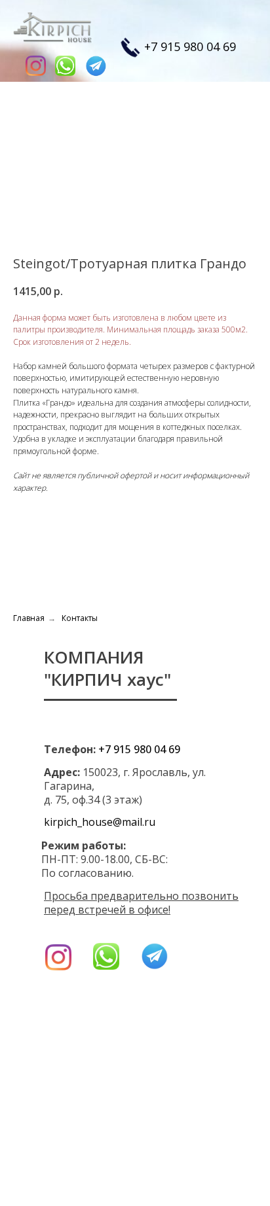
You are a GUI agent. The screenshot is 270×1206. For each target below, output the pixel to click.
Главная (29, 618)
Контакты (80, 618)
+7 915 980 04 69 (190, 46)
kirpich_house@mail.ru (99, 822)
